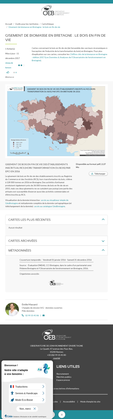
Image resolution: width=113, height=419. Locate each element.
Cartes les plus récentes (29, 219)
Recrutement (62, 374)
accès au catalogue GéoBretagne (49, 206)
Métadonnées (19, 250)
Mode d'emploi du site (90, 401)
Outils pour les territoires (27, 24)
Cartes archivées (22, 240)
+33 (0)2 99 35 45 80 (56, 355)
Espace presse (63, 380)
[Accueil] (56, 9)
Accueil (8, 24)
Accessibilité (69, 401)
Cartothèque (48, 24)
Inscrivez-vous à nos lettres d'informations (60, 388)
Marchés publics (63, 377)
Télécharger (99, 173)
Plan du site (52, 401)
